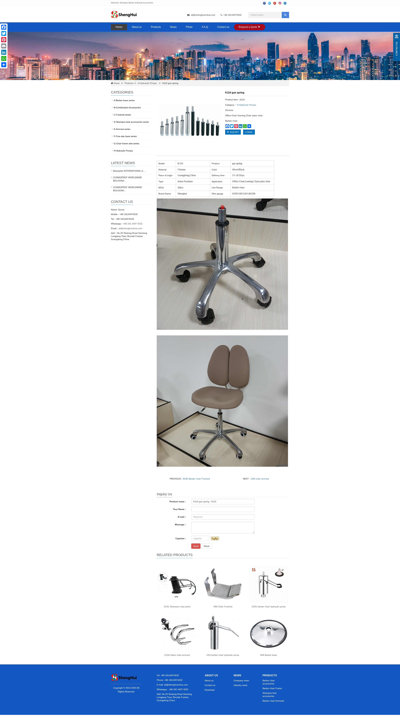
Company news (241, 680)
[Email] (4, 46)
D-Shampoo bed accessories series (131, 122)
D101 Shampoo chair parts (177, 606)
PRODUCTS (269, 675)
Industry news (240, 685)
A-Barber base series (124, 100)
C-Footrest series (122, 114)
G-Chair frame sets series (126, 143)
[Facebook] (4, 27)
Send (195, 546)
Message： (181, 524)
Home (119, 27)
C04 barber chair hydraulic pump (223, 655)
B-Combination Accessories (127, 107)
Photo (189, 27)
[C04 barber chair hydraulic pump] (222, 632)
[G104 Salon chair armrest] (177, 632)
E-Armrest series (122, 129)
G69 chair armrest (260, 478)
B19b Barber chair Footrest (196, 478)
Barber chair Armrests (273, 701)
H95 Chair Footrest (222, 606)
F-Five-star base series (125, 136)
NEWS (237, 675)
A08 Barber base (268, 655)
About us (137, 27)
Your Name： (180, 509)
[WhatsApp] (4, 58)
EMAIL (249, 132)
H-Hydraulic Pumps (147, 83)
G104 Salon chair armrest (177, 655)
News (173, 27)
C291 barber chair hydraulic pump (268, 606)
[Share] (4, 65)
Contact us (223, 27)
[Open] (396, 47)
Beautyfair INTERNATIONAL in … (129, 171)
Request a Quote (248, 27)
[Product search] (285, 15)
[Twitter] (4, 33)
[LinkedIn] (4, 52)
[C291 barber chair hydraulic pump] (268, 583)
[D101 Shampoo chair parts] (177, 583)
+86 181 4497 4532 (132, 223)
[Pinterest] (4, 40)
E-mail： (182, 517)
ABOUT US (211, 675)
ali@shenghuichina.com (203, 15)
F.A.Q (205, 27)
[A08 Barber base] (268, 632)
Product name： (178, 501)
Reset (207, 546)
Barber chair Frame (272, 688)
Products (156, 27)
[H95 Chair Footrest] (222, 583)
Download (210, 690)
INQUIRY (234, 132)
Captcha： (181, 538)
